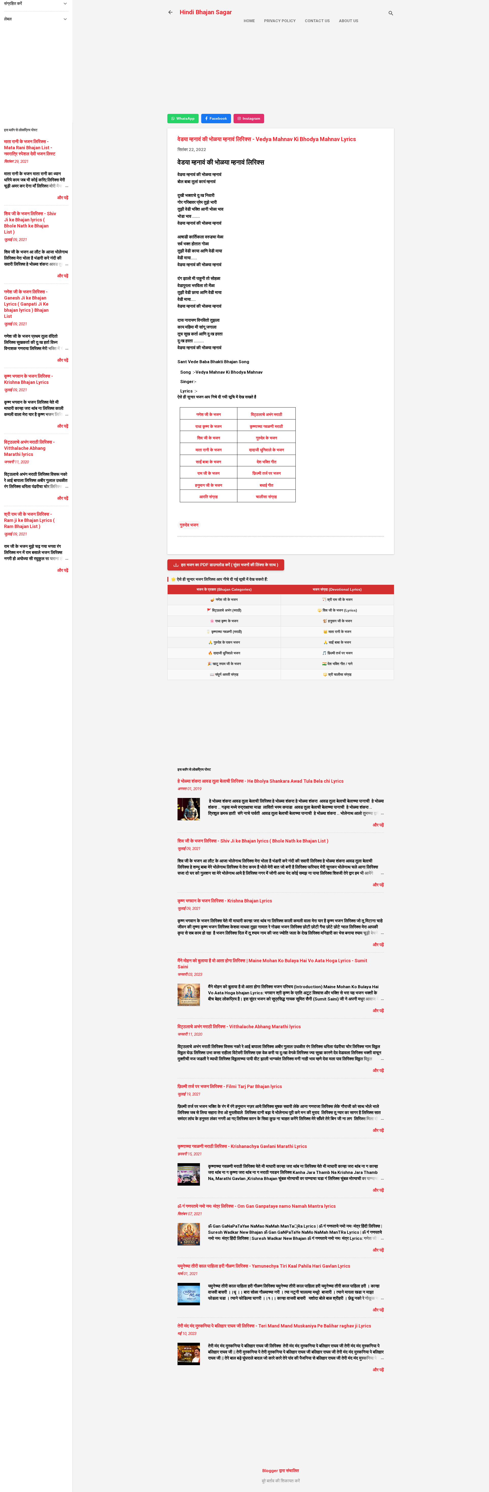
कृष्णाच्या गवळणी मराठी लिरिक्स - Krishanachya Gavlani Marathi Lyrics (242, 1146)
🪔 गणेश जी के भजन (224, 600)
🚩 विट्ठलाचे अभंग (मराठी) (224, 610)
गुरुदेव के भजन (266, 438)
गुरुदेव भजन (189, 524)
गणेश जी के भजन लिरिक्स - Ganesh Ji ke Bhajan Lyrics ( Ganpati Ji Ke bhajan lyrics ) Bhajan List (26, 304)
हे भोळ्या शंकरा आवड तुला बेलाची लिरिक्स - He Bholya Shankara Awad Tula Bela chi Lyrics (261, 781)
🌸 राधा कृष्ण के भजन (224, 621)
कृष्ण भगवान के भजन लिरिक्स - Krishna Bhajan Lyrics (225, 900)
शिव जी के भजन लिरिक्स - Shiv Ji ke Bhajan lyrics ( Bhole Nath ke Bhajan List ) (253, 841)
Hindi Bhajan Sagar (206, 12)
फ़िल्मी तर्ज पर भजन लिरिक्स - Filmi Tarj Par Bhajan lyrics (230, 1086)
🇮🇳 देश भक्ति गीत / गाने (337, 664)
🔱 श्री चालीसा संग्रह (337, 674)
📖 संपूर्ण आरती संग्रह (224, 674)
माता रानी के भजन (209, 450)
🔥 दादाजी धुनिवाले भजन (224, 653)
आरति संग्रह (208, 497)
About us (348, 21)
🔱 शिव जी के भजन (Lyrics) (337, 610)
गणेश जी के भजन (208, 414)
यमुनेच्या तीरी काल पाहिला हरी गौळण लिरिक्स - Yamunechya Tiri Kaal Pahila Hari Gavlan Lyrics (264, 1266)
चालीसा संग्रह (266, 497)
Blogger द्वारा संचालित (280, 1470)
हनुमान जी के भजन (208, 485)
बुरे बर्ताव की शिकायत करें (281, 1480)
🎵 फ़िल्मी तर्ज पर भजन (337, 653)
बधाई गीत (266, 485)
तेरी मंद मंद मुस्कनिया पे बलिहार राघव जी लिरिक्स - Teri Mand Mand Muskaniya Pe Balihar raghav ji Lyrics (274, 1325)
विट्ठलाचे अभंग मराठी (266, 414)
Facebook (218, 118)
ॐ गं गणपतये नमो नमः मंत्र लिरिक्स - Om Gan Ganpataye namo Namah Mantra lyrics (257, 1206)
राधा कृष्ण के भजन (208, 426)
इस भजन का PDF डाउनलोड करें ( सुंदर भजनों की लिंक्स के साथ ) (229, 565)
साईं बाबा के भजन (208, 462)
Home (249, 21)
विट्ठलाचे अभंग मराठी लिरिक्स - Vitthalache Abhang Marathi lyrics (239, 1026)
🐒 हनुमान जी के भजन (337, 621)
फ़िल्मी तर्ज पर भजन (266, 473)
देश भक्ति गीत (266, 462)
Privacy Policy (280, 21)
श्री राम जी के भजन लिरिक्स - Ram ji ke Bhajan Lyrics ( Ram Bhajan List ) (29, 520)
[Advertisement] (280, 73)
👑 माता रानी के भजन (337, 632)
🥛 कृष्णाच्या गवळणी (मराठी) (224, 632)
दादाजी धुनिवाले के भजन (266, 450)
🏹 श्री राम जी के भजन (337, 600)
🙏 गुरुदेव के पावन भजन (224, 642)
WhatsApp (185, 118)
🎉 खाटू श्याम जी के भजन (224, 664)
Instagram (251, 118)
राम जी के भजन (208, 473)
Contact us (317, 21)
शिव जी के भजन (208, 438)
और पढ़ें (378, 825)
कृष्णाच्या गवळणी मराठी (266, 426)
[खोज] (391, 14)
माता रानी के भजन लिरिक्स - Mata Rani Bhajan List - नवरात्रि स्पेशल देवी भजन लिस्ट (29, 147)
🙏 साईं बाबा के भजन (337, 642)
